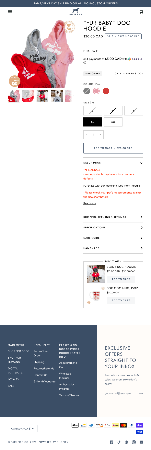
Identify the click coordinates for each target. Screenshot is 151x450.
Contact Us (40, 375)
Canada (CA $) (21, 428)
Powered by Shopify (53, 442)
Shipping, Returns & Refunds (104, 217)
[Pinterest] (126, 442)
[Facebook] (111, 442)
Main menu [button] (16, 345)
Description (92, 162)
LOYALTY (13, 379)
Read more (89, 203)
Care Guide (91, 237)
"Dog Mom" (124, 185)
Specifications (94, 227)
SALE (11, 385)
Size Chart (92, 73)
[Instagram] (134, 442)
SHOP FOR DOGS (18, 351)
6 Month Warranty (44, 381)
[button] (113, 60)
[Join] (138, 393)
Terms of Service (69, 395)
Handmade (91, 248)
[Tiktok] (119, 442)
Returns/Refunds (44, 368)
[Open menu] (14, 11)
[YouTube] (141, 442)
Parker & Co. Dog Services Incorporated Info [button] (70, 351)
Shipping (39, 362)
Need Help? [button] (42, 345)
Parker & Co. (20, 442)
